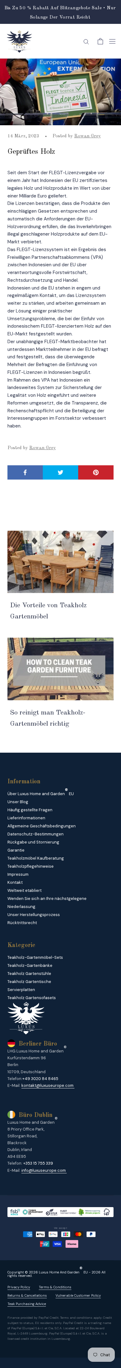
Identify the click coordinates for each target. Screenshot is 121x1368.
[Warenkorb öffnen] (100, 41)
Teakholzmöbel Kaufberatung (35, 858)
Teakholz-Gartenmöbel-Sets (35, 957)
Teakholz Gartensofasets (31, 997)
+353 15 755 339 (38, 1163)
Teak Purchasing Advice (26, 1304)
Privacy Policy (18, 1287)
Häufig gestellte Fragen (29, 809)
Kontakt (15, 882)
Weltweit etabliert (24, 890)
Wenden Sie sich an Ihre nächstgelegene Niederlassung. (47, 902)
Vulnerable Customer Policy (78, 1295)
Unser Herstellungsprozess (33, 914)
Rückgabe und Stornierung (33, 842)
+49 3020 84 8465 (40, 1078)
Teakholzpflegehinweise (30, 866)
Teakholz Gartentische (29, 981)
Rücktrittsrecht (22, 922)
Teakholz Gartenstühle (29, 973)
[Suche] (86, 41)
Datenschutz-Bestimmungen (35, 834)
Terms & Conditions (55, 1287)
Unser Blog (17, 801)
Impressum (18, 874)
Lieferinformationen (26, 818)
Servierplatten (21, 989)
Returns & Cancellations (27, 1295)
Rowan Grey (87, 136)
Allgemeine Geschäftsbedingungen (41, 826)
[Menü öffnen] (112, 41)
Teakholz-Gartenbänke (29, 965)
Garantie (16, 850)
